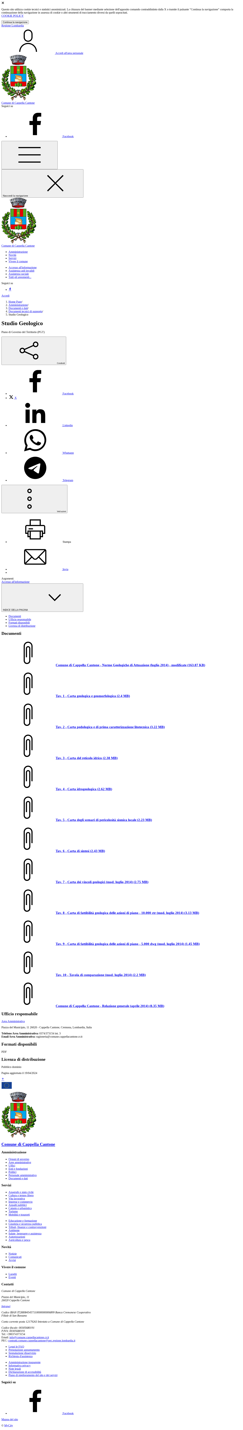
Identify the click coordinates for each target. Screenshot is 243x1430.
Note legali (15, 1368)
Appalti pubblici (18, 1205)
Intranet (5, 1306)
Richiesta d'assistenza (21, 1356)
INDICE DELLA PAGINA (15, 610)
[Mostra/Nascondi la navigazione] (29, 155)
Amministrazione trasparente (25, 1362)
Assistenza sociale (19, 273)
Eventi (12, 1277)
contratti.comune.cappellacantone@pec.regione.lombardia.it (41, 1340)
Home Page (15, 301)
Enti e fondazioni (18, 1168)
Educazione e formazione (23, 1220)
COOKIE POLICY (12, 15)
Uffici (12, 1165)
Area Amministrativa (13, 1021)
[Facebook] (10, 289)
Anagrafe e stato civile (21, 1192)
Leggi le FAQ (16, 1346)
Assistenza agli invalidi (21, 270)
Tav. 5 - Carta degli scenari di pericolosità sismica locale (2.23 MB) (104, 820)
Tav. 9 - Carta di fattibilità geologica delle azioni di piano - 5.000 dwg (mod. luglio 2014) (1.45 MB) (128, 944)
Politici (12, 1172)
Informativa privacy (20, 1365)
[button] (18, 251)
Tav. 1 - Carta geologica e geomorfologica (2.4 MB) (93, 696)
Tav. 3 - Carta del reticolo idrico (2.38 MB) (87, 758)
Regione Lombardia (12, 25)
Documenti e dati (18, 308)
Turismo (13, 1211)
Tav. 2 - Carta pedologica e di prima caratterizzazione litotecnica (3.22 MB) (110, 727)
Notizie (13, 1253)
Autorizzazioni (17, 1236)
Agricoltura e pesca (19, 1239)
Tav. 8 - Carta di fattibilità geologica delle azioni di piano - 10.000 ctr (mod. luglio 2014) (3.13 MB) (127, 913)
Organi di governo (19, 1159)
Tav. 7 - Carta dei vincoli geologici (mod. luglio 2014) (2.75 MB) (102, 882)
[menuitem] (41, 393)
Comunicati (15, 1256)
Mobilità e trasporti (19, 1214)
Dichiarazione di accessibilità (25, 1371)
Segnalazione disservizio (22, 1353)
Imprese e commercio (21, 1201)
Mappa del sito (9, 1419)
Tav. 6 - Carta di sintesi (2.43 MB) (80, 851)
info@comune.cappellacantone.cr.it (29, 1337)
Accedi (5, 295)
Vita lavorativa (17, 1198)
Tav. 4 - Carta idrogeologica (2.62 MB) (84, 789)
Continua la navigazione (15, 22)
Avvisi (12, 1260)
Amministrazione (18, 304)
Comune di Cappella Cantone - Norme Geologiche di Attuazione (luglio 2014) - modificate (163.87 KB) (130, 665)
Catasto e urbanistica (20, 1208)
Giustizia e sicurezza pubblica (25, 1223)
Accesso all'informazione (23, 267)
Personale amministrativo (23, 1175)
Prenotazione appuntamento (24, 1349)
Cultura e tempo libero (21, 1195)
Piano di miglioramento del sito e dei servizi (33, 1375)
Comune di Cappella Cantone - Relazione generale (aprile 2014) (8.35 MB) (110, 1006)
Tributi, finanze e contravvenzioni (27, 1227)
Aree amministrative (20, 1162)
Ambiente (14, 1230)
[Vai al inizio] (2, 1079)
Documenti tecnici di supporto (25, 311)
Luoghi (13, 1274)
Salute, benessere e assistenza (25, 1233)
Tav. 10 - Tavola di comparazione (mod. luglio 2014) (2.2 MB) (101, 975)
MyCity (8, 1425)
